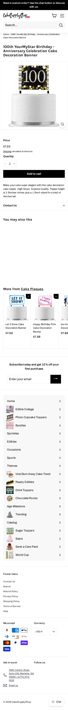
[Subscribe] (55, 379)
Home (6, 34)
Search (7, 586)
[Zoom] (62, 124)
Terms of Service (12, 606)
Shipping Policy (11, 601)
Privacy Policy (10, 596)
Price (6, 140)
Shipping (7, 151)
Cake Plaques (32, 289)
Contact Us (9, 581)
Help (5, 611)
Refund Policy (10, 591)
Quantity (8, 156)
